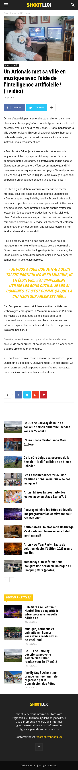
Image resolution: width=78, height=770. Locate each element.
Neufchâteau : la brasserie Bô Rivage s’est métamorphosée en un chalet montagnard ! (48, 531)
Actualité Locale (11, 65)
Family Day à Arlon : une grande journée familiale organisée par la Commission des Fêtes (41, 678)
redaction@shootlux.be (49, 737)
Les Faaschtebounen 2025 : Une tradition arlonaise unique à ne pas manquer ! (47, 479)
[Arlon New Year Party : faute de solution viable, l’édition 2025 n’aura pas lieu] (13, 549)
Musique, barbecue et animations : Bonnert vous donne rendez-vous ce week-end (41, 634)
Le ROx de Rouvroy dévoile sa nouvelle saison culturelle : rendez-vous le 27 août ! (47, 427)
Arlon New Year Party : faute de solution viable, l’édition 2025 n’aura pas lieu (48, 549)
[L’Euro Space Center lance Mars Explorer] (13, 444)
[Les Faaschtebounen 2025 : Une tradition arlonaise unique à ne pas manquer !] (13, 479)
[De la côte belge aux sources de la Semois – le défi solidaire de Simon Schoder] (13, 462)
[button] (73, 5)
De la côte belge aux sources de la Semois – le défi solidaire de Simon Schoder (47, 462)
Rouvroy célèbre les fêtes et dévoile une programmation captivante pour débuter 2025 (48, 514)
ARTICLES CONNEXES (19, 413)
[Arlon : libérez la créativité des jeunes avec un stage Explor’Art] (13, 496)
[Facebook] (39, 747)
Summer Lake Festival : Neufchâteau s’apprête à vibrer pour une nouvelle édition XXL (41, 612)
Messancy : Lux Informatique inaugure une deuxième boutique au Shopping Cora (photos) (47, 566)
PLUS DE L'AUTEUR (47, 413)
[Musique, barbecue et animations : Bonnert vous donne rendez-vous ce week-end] (13, 633)
